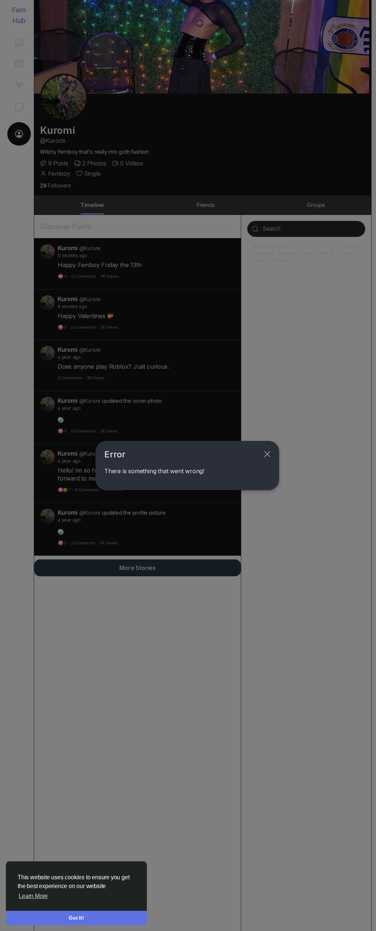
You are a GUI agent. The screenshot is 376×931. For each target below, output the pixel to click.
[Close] (267, 454)
